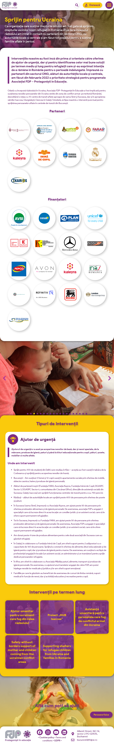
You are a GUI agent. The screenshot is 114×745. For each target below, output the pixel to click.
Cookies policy (46, 737)
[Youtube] (56, 732)
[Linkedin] (64, 732)
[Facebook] (40, 732)
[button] (109, 5)
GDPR (57, 740)
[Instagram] (48, 732)
